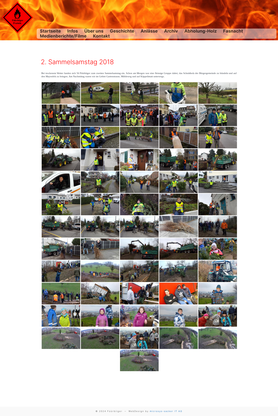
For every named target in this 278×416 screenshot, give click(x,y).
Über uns (93, 31)
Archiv (171, 31)
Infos (72, 31)
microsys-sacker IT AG (166, 411)
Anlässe (149, 31)
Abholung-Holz (200, 31)
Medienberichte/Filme (63, 36)
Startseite (50, 31)
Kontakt (101, 36)
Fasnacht (233, 31)
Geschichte (122, 31)
